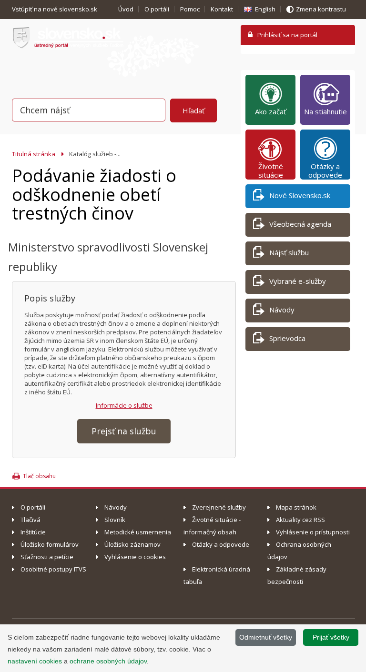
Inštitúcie (33, 532)
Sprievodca (287, 338)
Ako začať (270, 111)
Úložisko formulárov (49, 544)
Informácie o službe (124, 405)
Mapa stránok (296, 507)
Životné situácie (270, 170)
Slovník (114, 519)
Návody (282, 309)
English (265, 9)
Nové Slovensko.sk (299, 195)
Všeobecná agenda (300, 224)
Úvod (125, 9)
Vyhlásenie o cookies (135, 556)
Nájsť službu (289, 252)
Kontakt (222, 9)
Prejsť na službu (124, 431)
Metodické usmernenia (137, 532)
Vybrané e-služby (297, 281)
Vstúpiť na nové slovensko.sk (55, 9)
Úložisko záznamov (132, 544)
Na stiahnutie (325, 111)
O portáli (156, 9)
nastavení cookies (35, 661)
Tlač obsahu (39, 476)
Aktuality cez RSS (300, 519)
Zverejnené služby (219, 507)
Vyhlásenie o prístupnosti (313, 532)
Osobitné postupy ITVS (53, 569)
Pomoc (190, 9)
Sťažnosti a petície (46, 556)
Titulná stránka (33, 154)
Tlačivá (30, 519)
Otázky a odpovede (325, 170)
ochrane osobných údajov (108, 661)
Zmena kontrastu (321, 9)
